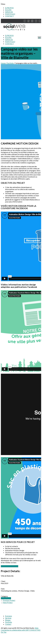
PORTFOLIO (10, 14)
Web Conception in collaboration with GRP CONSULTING (20, 629)
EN (39, 38)
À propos (8, 616)
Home (3, 63)
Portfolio (10, 63)
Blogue (7, 620)
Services (8, 618)
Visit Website (6, 598)
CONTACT (9, 16)
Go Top (3, 632)
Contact (8, 624)
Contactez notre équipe (9, 566)
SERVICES (9, 12)
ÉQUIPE (8, 10)
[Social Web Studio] (14, 32)
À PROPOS (9, 8)
